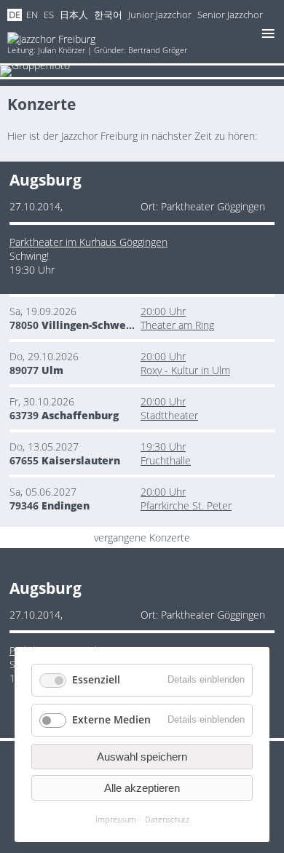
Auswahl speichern (142, 756)
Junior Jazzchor (160, 15)
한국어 (108, 15)
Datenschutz (167, 819)
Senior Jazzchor (230, 15)
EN (32, 15)
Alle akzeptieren (142, 788)
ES (49, 15)
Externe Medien (111, 719)
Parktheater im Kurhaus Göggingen (88, 242)
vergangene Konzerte (142, 537)
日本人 (74, 15)
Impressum (115, 819)
